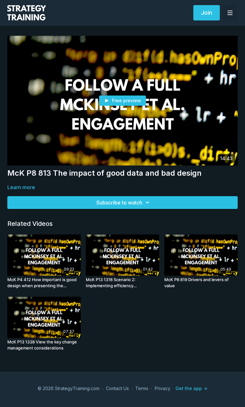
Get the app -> (191, 388)
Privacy (162, 388)
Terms (141, 388)
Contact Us (117, 388)
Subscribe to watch (119, 202)
